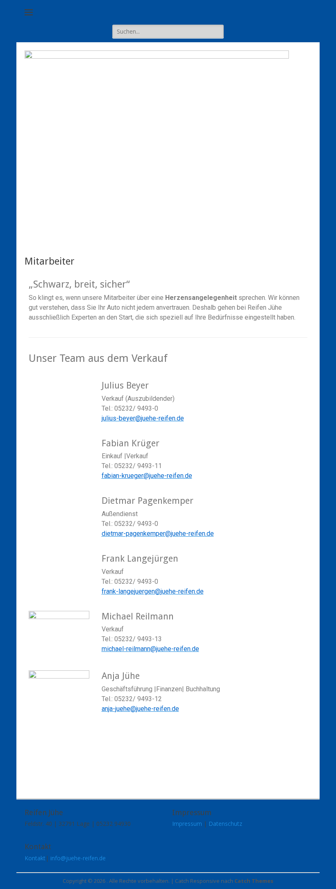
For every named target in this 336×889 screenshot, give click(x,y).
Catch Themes (253, 880)
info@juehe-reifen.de (78, 858)
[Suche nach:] (168, 31)
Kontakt (35, 858)
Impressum (187, 823)
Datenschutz (225, 823)
